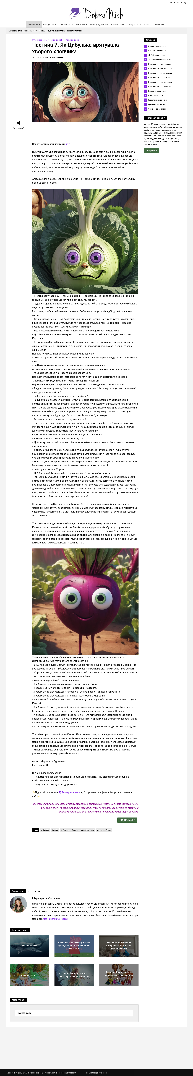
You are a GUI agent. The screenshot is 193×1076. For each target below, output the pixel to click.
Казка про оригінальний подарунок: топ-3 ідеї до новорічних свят (118, 945)
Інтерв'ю (147, 24)
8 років (55, 830)
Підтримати (151, 150)
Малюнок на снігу (29, 975)
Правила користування (96, 1073)
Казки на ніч (33, 24)
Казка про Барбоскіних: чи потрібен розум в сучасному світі (119, 975)
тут (68, 144)
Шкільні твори (67, 24)
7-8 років (45, 830)
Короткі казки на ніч (70, 40)
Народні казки (49, 24)
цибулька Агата (104, 830)
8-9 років (65, 830)
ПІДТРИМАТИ (127, 820)
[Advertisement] (18, 77)
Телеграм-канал (70, 792)
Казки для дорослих (99, 24)
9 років (75, 830)
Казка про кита (29, 945)
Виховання (80, 24)
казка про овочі (87, 830)
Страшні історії (117, 24)
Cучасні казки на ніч (40, 40)
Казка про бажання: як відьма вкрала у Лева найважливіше (74, 975)
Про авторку (160, 24)
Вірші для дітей (134, 24)
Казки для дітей (15, 31)
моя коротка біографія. (55, 918)
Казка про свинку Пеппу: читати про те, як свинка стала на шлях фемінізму (74, 945)
